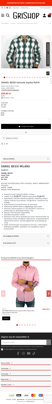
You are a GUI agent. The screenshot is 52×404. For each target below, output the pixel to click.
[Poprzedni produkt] (49, 23)
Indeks (3, 88)
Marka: (3, 86)
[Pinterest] (6, 144)
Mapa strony (24, 8)
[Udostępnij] (2, 144)
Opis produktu (9, 159)
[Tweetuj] (4, 144)
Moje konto (16, 8)
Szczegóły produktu (11, 236)
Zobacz (6, 318)
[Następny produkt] (50, 23)
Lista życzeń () (46, 8)
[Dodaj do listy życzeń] (26, 132)
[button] (4, 77)
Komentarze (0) (9, 243)
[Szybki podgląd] (27, 306)
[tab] (26, 159)
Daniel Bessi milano (12, 86)
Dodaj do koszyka (27, 126)
